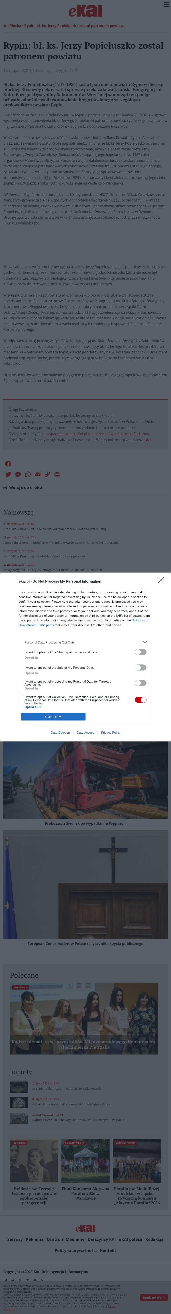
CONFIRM (53, 716)
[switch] (141, 652)
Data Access (85, 732)
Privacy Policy (110, 732)
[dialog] (85, 657)
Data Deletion (60, 732)
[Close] (162, 581)
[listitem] (85, 642)
